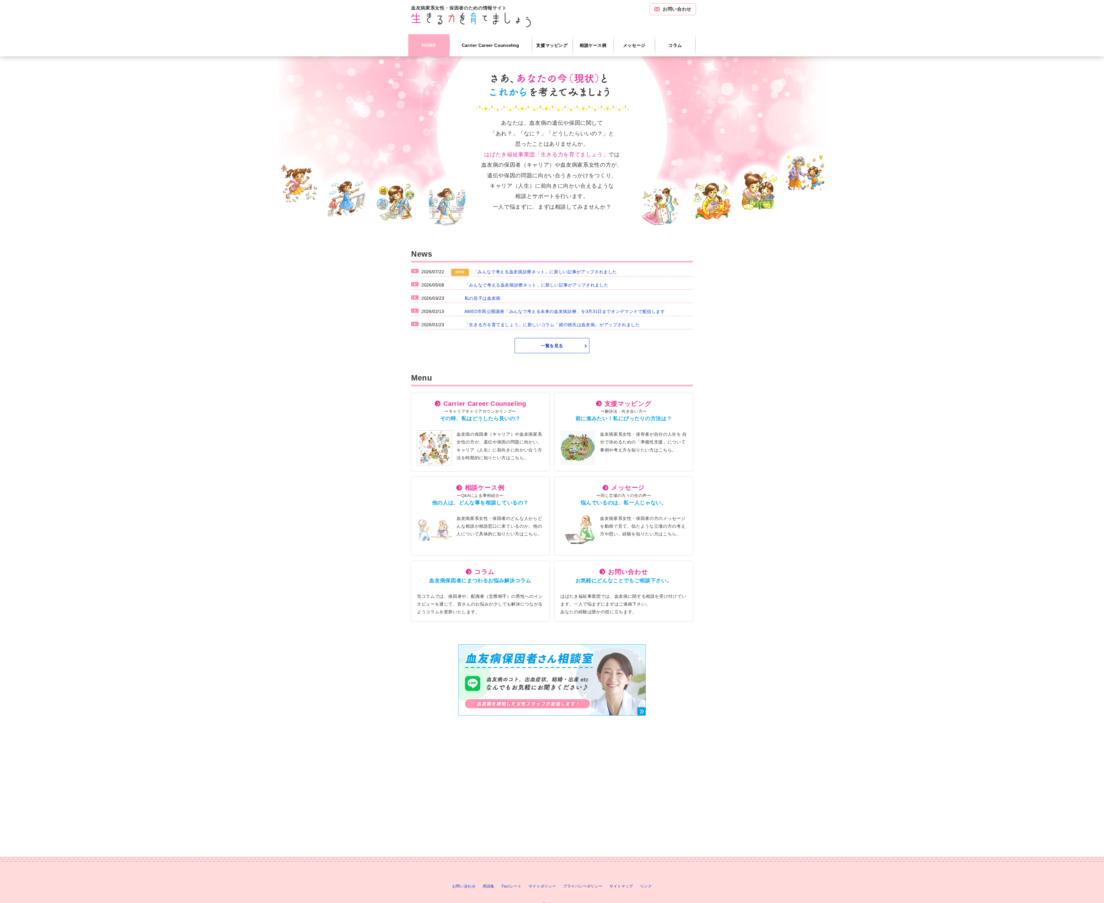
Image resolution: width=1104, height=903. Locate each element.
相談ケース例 (593, 45)
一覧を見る (552, 345)
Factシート (512, 886)
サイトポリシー (542, 886)
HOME (429, 45)
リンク (646, 886)
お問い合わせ (677, 9)
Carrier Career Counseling (490, 45)
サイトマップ (621, 886)
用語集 (488, 886)
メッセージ (634, 45)
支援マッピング (552, 45)
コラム (675, 45)
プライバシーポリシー (582, 886)
